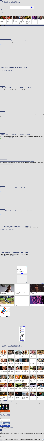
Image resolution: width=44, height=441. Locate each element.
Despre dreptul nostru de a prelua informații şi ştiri (8, 401)
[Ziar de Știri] (0, 412)
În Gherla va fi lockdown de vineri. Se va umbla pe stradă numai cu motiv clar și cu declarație (15, 226)
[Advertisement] (19, 261)
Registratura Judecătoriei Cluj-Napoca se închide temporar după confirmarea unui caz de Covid (16, 210)
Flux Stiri (8, 39)
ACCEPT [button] (5, 428)
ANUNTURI (2, 12)
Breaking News (3, 39)
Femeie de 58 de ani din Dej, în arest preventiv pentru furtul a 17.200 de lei (9, 1)
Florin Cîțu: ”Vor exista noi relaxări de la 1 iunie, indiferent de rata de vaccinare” (13, 67)
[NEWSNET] (5, 423)
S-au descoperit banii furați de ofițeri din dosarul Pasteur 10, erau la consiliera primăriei (14, 112)
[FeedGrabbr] (22, 341)
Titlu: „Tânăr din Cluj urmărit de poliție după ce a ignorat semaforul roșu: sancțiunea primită (10, 2)
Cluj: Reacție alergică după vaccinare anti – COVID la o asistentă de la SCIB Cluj (13, 187)
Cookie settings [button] (1, 428)
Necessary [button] (1, 435)
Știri (1, 9)
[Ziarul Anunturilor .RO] (0, 418)
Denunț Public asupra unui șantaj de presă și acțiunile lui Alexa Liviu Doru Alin (13, 40)
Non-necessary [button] (1, 438)
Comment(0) (10, 70)
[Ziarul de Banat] (5, 411)
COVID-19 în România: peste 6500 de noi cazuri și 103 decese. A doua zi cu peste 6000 (14, 252)
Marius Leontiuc (7, 70)
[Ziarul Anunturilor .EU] (5, 426)
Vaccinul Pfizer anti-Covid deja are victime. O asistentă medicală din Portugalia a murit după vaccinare (17, 161)
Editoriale (2, 10)
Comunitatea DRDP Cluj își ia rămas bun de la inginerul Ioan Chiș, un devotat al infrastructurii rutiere (11, 3)
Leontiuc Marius (11, 427)
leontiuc (10, 39)
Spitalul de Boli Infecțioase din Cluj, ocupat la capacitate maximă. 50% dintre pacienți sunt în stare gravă (17, 87)
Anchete (1, 39)
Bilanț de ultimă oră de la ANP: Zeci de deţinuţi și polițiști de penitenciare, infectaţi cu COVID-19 (16, 134)
